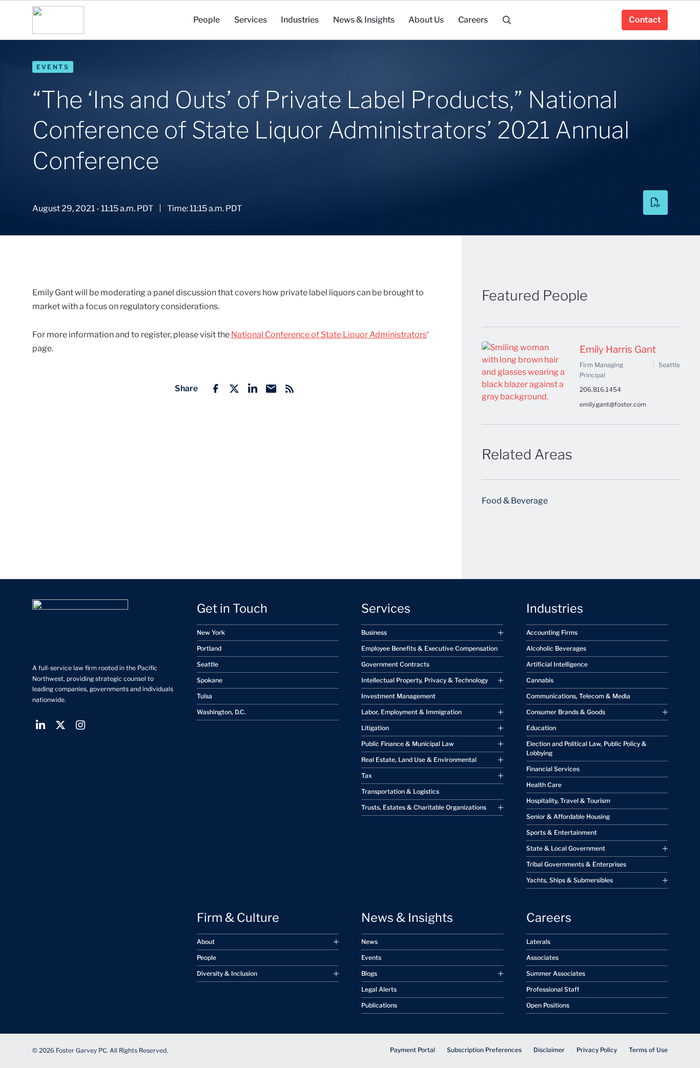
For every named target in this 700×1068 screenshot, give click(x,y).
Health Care (544, 785)
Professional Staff (552, 989)
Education (541, 728)
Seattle (207, 664)
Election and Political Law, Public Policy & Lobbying (586, 748)
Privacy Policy (597, 1050)
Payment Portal (412, 1050)
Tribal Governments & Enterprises (576, 864)
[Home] (58, 20)
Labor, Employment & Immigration (411, 712)
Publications (379, 1005)
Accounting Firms (552, 632)
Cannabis (539, 680)
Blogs (369, 973)
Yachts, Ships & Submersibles (569, 880)
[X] (234, 388)
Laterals (538, 941)
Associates (542, 957)
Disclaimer (549, 1050)
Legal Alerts (379, 989)
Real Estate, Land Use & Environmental (419, 759)
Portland (209, 648)
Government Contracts (395, 664)
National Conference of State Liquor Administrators (329, 334)
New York (211, 632)
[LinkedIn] (252, 388)
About (206, 941)
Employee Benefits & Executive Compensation (429, 648)
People (206, 957)
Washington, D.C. (221, 712)
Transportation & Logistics (400, 791)
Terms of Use (648, 1050)
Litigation (375, 728)
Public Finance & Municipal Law (407, 744)
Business (374, 632)
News (369, 941)
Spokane (209, 680)
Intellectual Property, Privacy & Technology (424, 680)
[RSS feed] (289, 388)
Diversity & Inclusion (227, 973)
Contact (645, 20)
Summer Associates (555, 973)
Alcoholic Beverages (556, 648)
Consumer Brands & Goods (565, 712)
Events (52, 67)
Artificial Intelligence (557, 664)
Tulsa (204, 696)
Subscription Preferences (484, 1050)
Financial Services (553, 769)
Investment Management (398, 696)
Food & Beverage (515, 501)
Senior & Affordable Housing (568, 816)
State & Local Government (565, 848)
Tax (366, 775)
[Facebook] (216, 388)
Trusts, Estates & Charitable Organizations (423, 807)
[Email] (271, 388)
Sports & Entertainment (561, 832)
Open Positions (547, 1005)
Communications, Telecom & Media (578, 696)
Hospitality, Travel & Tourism (568, 800)
